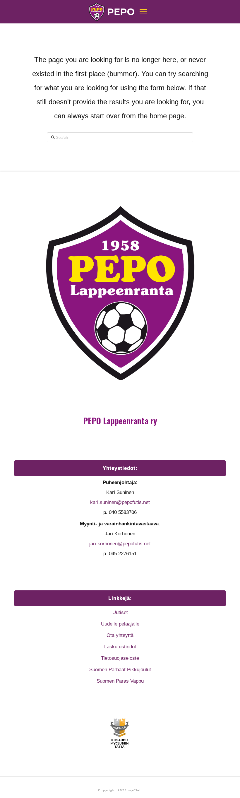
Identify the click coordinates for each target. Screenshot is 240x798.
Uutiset (120, 612)
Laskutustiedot (120, 647)
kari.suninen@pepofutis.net (120, 502)
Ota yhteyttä (120, 635)
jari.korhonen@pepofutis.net (120, 543)
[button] (143, 11)
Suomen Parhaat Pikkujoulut (120, 669)
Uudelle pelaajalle (120, 624)
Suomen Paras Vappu (120, 681)
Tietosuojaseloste (120, 658)
